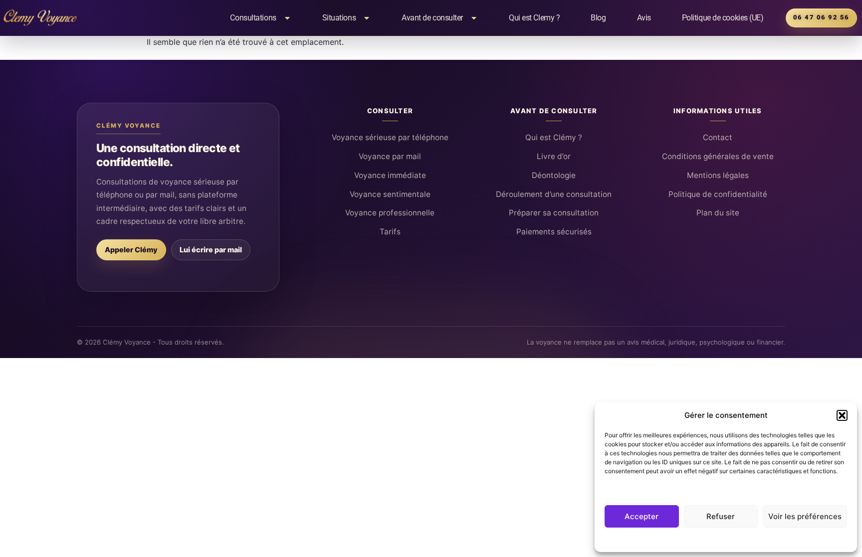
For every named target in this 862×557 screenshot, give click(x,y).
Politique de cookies (721, 539)
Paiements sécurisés (554, 231)
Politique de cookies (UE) (723, 17)
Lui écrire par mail (211, 249)
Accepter (641, 516)
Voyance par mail (390, 156)
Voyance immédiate (390, 175)
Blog (598, 17)
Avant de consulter (432, 17)
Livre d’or (554, 156)
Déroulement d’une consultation (554, 194)
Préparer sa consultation (554, 212)
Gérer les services (634, 490)
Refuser (720, 516)
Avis (644, 17)
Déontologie (554, 175)
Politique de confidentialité (717, 194)
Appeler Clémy (131, 249)
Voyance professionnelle (389, 212)
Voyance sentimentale (390, 194)
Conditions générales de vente (718, 156)
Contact (717, 137)
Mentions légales (718, 175)
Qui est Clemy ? (534, 17)
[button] (842, 415)
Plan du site (717, 212)
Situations (339, 17)
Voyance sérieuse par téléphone (390, 137)
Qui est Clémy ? (553, 137)
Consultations (253, 17)
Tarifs (390, 231)
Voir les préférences (805, 516)
